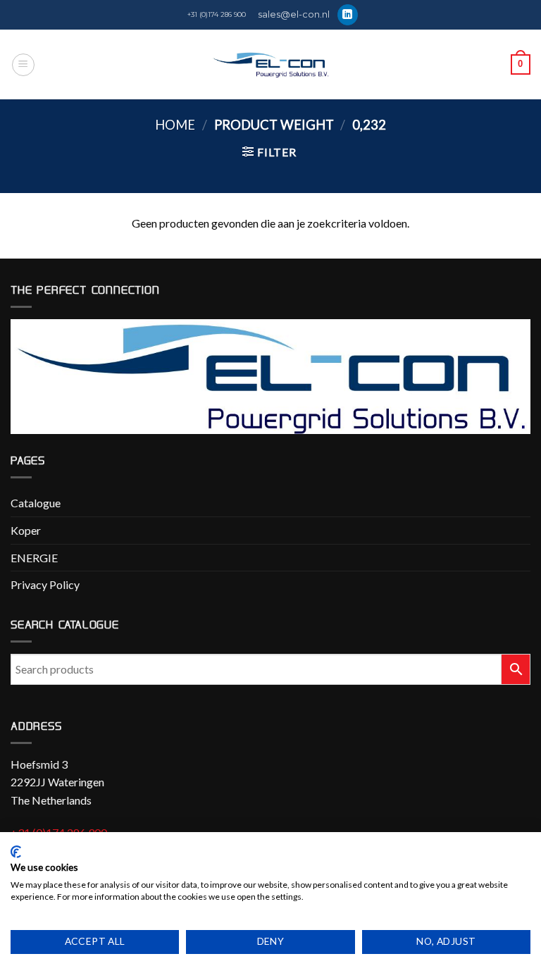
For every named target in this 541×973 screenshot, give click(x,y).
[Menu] (23, 65)
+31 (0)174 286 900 (216, 14)
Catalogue (36, 502)
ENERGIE (34, 557)
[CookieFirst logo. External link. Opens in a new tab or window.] (16, 851)
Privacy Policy (45, 584)
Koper (26, 530)
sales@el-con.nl (294, 14)
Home (175, 124)
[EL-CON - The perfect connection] (270, 64)
